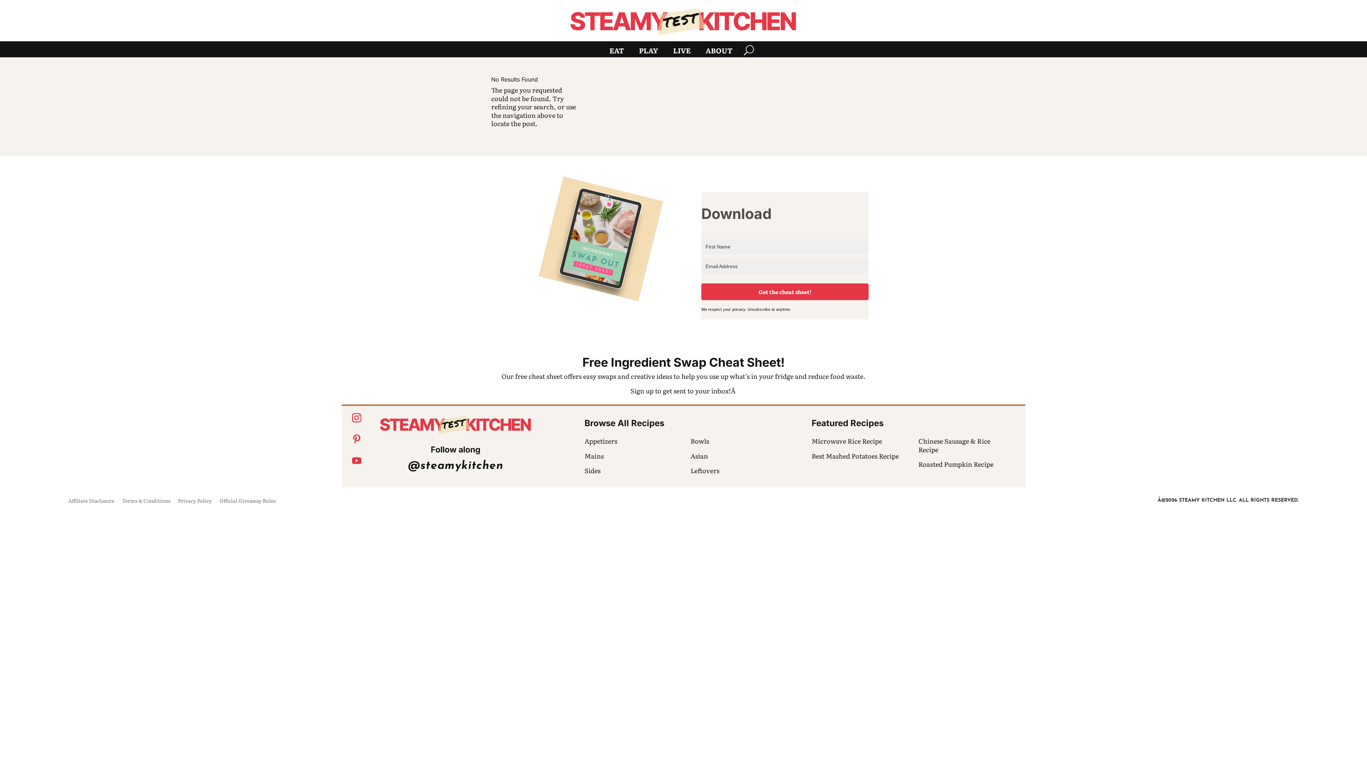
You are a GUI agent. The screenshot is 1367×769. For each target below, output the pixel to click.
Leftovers (705, 470)
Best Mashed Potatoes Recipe (855, 456)
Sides (593, 470)
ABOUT (719, 52)
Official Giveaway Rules (248, 501)
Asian (699, 456)
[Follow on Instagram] (356, 418)
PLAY (648, 52)
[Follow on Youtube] (356, 460)
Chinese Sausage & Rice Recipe (954, 445)
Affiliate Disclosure (91, 501)
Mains (594, 456)
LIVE (682, 52)
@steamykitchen (455, 466)
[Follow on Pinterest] (356, 439)
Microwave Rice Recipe (847, 441)
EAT (616, 52)
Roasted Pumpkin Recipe (956, 464)
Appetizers (601, 441)
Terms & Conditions (146, 501)
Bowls (700, 441)
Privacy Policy (195, 501)
